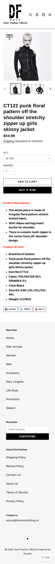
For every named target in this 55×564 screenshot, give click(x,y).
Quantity (8, 165)
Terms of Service (17, 492)
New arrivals (14, 346)
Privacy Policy (15, 501)
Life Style (12, 390)
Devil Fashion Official (25, 549)
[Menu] (50, 14)
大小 (5, 152)
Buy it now (27, 190)
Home (10, 338)
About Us (12, 483)
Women (11, 355)
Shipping (8, 141)
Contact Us (13, 474)
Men (9, 364)
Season (11, 408)
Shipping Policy (16, 457)
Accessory (13, 373)
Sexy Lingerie (14, 381)
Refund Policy (15, 466)
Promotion (13, 399)
